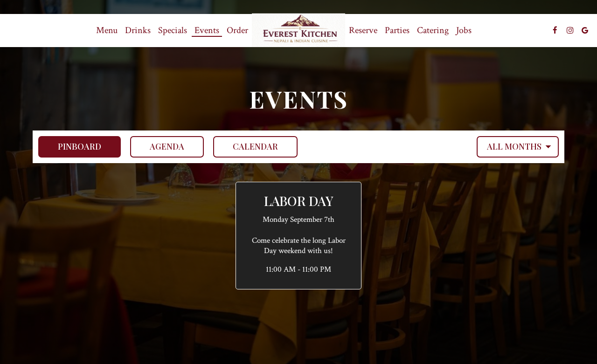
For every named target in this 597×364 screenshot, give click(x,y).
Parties (397, 30)
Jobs (464, 30)
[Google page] (584, 30)
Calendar (245, 146)
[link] (298, 30)
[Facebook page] (555, 30)
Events (206, 30)
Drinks (138, 30)
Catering (433, 30)
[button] (298, 235)
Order (237, 30)
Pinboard (69, 146)
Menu (107, 30)
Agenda (157, 146)
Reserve (363, 30)
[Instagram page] (569, 30)
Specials (172, 30)
